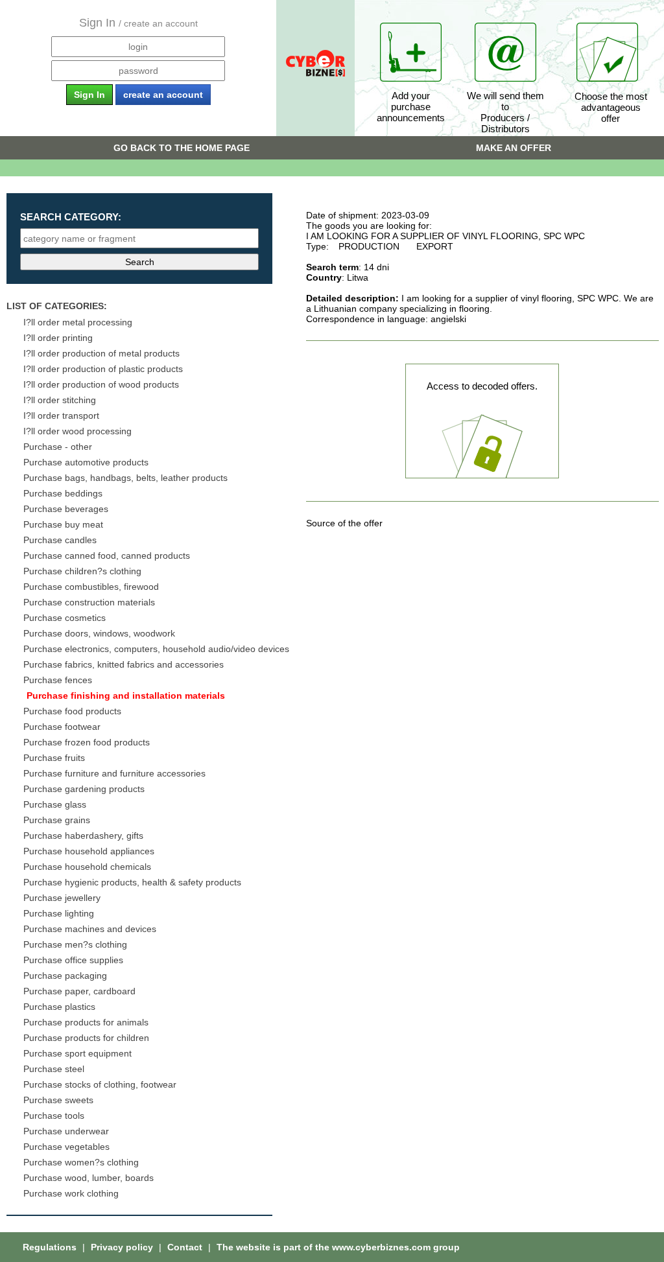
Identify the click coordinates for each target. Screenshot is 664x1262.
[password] (138, 70)
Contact (186, 1247)
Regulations (51, 1247)
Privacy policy (123, 1247)
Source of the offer (344, 523)
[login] (138, 46)
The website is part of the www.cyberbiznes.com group (338, 1247)
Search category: (70, 216)
